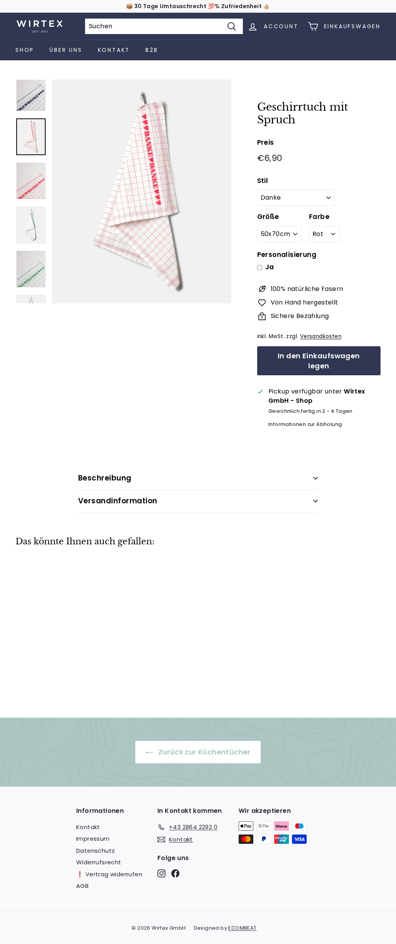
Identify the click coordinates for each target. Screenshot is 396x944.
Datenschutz (95, 851)
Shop (24, 50)
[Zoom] (142, 191)
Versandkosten (320, 336)
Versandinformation (117, 501)
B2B (151, 50)
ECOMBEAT (242, 928)
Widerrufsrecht (98, 862)
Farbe (319, 216)
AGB (82, 886)
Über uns (66, 50)
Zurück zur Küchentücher (203, 752)
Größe (268, 216)
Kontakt (114, 50)
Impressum (93, 839)
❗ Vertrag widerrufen (109, 874)
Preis (265, 142)
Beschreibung (104, 478)
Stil (262, 180)
